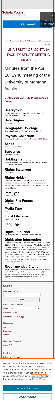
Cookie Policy (38, 379)
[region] (27, 380)
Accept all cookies (27, 388)
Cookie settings (39, 376)
